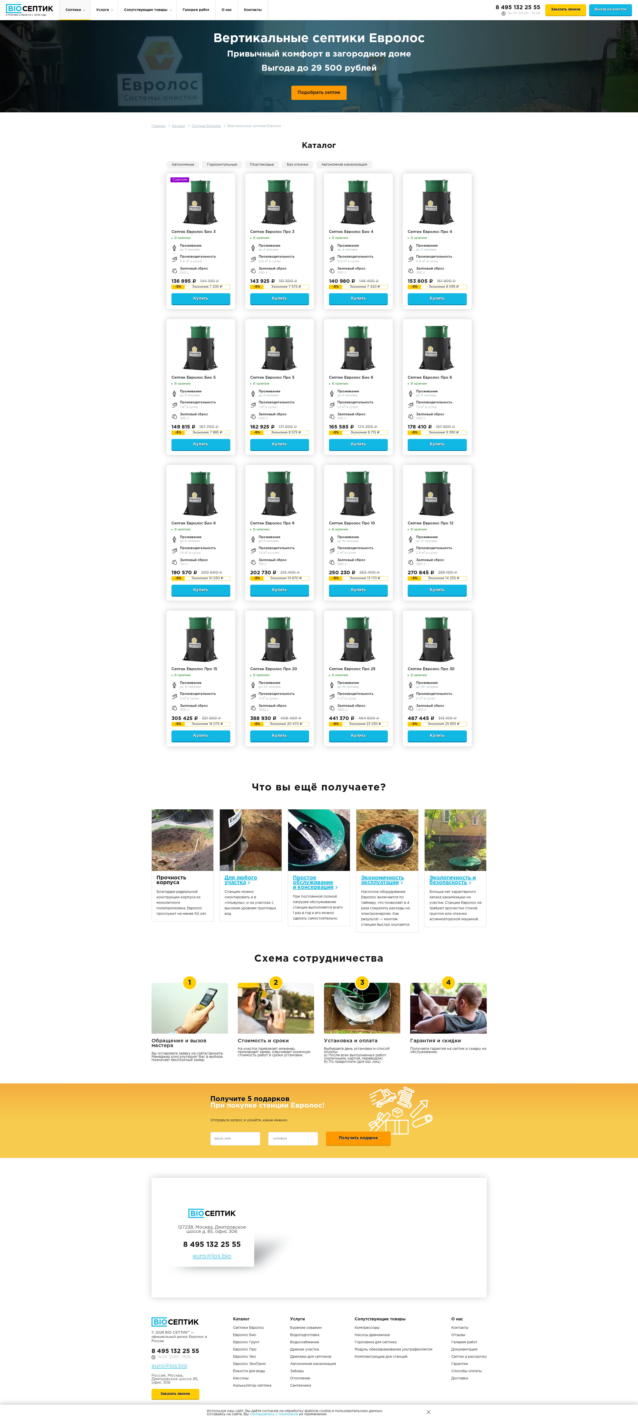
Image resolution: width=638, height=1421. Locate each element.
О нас (227, 9)
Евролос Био (244, 1335)
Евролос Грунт (246, 1342)
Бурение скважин (306, 1327)
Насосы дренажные (372, 1335)
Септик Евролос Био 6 (351, 377)
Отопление (300, 1378)
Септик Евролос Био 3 (193, 231)
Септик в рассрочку (469, 1356)
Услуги (102, 9)
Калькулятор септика (252, 1385)
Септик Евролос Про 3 (272, 231)
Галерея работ (196, 9)
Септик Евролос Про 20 (273, 669)
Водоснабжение (304, 1342)
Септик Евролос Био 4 (351, 231)
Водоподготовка (304, 1335)
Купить (200, 298)
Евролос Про (244, 1349)
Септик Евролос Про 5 (272, 377)
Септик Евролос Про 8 (272, 523)
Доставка (459, 1378)
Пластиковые (262, 164)
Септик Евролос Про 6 (430, 377)
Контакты (253, 9)
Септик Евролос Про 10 (352, 523)
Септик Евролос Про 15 (194, 669)
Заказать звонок (566, 9)
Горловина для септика (376, 1342)
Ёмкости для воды (249, 1371)
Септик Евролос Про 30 (431, 669)
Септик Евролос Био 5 (193, 377)
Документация (464, 1349)
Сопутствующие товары (145, 9)
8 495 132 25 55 (518, 7)
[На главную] (29, 8)
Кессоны (241, 1378)
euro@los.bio (169, 1366)
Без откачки (297, 164)
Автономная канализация (344, 164)
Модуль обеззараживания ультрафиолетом (393, 1349)
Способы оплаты (466, 1371)
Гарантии (459, 1363)
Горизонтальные (222, 164)
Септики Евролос (248, 1327)
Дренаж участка (304, 1349)
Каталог (241, 1319)
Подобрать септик (319, 93)
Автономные (182, 164)
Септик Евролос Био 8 (193, 523)
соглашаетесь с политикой (274, 1414)
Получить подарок (358, 1138)
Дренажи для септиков (310, 1356)
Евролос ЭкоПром (249, 1363)
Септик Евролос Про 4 (430, 231)
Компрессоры (367, 1327)
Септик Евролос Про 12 (430, 523)
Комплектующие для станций (381, 1356)
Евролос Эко (244, 1356)
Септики (73, 9)
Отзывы (458, 1335)
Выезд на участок (611, 9)
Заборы (297, 1371)
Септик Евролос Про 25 (352, 669)
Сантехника (300, 1385)
